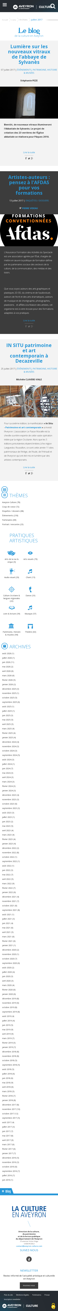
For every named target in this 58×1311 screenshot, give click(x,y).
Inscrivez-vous (29, 1285)
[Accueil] (32, 7)
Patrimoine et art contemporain (23, 427)
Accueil (5, 20)
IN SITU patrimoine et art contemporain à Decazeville (29, 353)
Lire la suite (29, 152)
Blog (8, 1191)
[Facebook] (29, 1258)
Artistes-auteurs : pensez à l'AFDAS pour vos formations (29, 185)
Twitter (29, 158)
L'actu (13, 20)
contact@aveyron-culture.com (29, 1246)
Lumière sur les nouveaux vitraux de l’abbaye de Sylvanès (29, 54)
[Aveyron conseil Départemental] (20, 1306)
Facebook (26, 158)
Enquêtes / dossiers (37, 200)
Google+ (31, 158)
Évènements (24, 69)
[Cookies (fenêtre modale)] (53, 1306)
